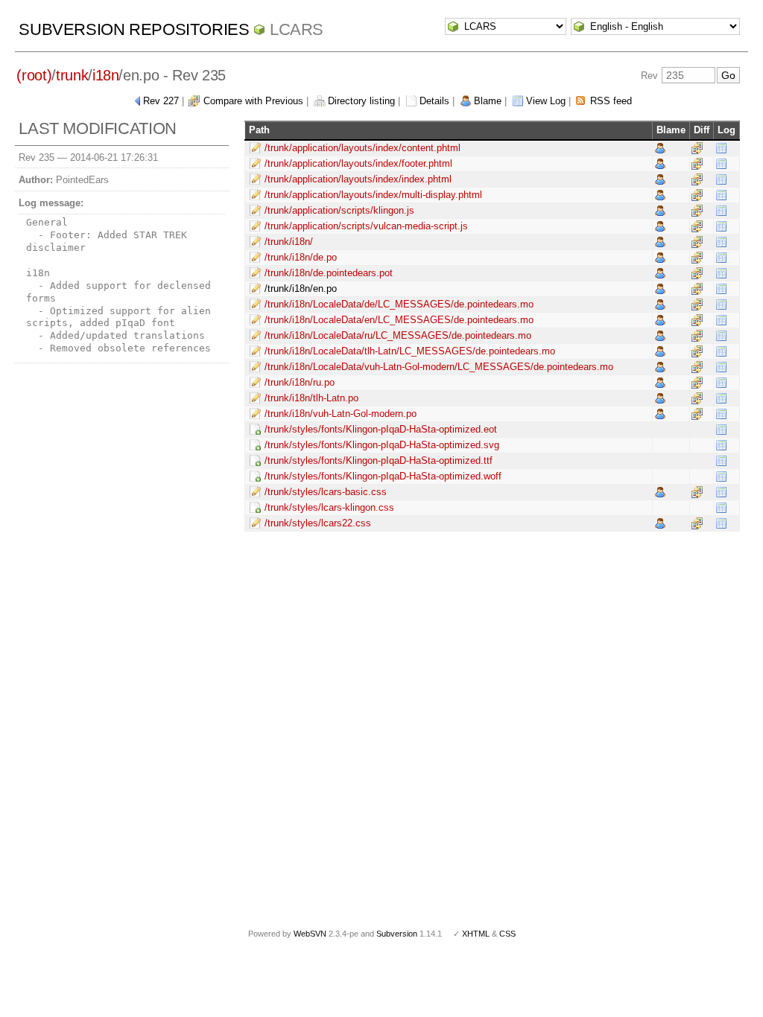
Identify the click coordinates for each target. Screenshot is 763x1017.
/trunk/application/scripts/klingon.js (339, 210)
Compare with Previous (253, 100)
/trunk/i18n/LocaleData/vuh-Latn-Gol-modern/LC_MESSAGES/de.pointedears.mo (439, 366)
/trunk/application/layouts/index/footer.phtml (358, 163)
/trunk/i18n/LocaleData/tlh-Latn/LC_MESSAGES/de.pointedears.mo (410, 351)
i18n (105, 75)
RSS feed (611, 100)
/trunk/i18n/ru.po (300, 382)
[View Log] (721, 147)
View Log (546, 100)
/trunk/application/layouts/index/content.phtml (362, 147)
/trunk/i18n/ (289, 241)
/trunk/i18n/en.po (301, 288)
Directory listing (361, 100)
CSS (507, 933)
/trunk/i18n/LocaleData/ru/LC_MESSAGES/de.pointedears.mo (398, 335)
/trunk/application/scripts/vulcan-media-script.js (366, 226)
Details (434, 100)
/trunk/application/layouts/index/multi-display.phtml (373, 194)
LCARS (296, 29)
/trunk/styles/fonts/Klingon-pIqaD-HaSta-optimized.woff (383, 476)
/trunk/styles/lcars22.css (318, 523)
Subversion (396, 933)
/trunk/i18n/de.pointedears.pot (329, 272)
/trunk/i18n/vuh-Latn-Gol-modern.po (341, 413)
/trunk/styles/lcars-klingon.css (329, 507)
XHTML (476, 933)
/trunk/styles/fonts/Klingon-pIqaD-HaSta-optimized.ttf (379, 460)
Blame (487, 100)
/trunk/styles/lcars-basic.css (326, 491)
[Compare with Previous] (697, 147)
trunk (72, 75)
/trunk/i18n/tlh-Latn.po (311, 398)
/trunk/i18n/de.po (301, 257)
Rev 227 (161, 100)
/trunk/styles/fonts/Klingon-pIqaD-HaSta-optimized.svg (382, 444)
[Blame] (660, 147)
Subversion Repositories (134, 29)
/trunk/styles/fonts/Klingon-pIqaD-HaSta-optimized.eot (381, 429)
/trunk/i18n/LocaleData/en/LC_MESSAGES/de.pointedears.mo (399, 319)
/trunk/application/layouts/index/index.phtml (358, 179)
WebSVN (310, 933)
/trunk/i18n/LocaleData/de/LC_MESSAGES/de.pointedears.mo (399, 304)
